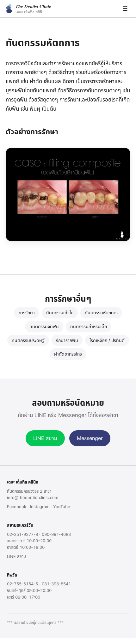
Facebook (16, 506)
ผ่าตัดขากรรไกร (68, 354)
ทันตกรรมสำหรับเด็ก (88, 326)
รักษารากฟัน (67, 340)
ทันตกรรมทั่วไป (59, 312)
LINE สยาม (45, 438)
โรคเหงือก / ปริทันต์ (107, 340)
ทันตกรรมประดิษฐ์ (28, 340)
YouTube (61, 506)
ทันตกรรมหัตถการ (101, 312)
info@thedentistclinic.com (32, 497)
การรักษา (27, 312)
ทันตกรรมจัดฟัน (44, 326)
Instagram (39, 506)
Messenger (90, 438)
